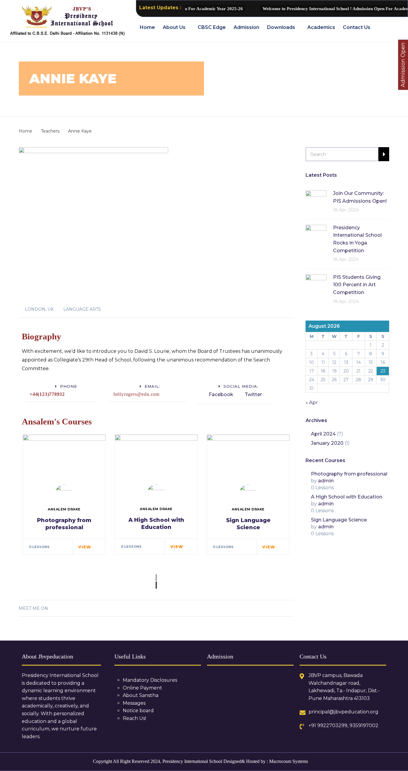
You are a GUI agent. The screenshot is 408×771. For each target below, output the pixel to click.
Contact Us (356, 27)
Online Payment (142, 688)
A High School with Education (156, 523)
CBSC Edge (212, 27)
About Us (174, 27)
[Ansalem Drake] (64, 493)
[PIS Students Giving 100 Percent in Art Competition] (316, 284)
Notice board (138, 710)
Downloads (281, 27)
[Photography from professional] (64, 461)
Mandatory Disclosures (150, 680)
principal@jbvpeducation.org (343, 712)
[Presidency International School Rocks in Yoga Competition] (316, 235)
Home (147, 27)
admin (326, 481)
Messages (134, 703)
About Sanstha (140, 695)
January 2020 (327, 443)
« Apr (312, 402)
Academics (321, 27)
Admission (246, 27)
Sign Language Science (339, 520)
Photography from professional (349, 474)
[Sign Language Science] (248, 461)
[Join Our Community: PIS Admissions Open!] (316, 200)
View (84, 546)
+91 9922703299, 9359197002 (343, 725)
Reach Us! (134, 718)
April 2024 (323, 434)
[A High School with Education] (156, 461)
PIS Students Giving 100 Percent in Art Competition (357, 284)
